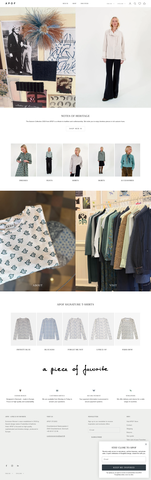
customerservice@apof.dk (56, 436)
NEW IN (65, 3)
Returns (129, 432)
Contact (129, 425)
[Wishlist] (140, 3)
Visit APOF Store (132, 421)
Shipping (130, 429)
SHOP (74, 3)
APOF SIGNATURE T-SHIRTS (75, 304)
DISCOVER (84, 3)
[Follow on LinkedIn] (18, 466)
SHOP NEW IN (75, 128)
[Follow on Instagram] (12, 466)
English (120, 3)
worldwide (130, 396)
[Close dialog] (146, 444)
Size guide (130, 436)
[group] (75, 370)
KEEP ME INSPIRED (124, 467)
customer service (57, 396)
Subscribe (96, 437)
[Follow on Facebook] (6, 466)
